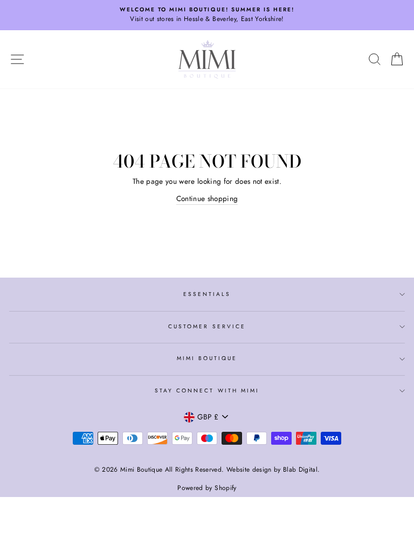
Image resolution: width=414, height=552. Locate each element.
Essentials (207, 294)
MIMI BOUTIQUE (207, 358)
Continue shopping (207, 198)
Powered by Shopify (206, 488)
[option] (207, 15)
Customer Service (207, 326)
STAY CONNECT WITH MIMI (207, 391)
